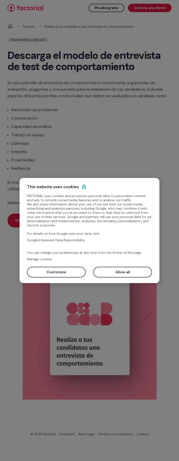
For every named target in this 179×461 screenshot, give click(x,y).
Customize (56, 272)
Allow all (122, 272)
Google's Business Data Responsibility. (56, 240)
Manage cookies (39, 259)
